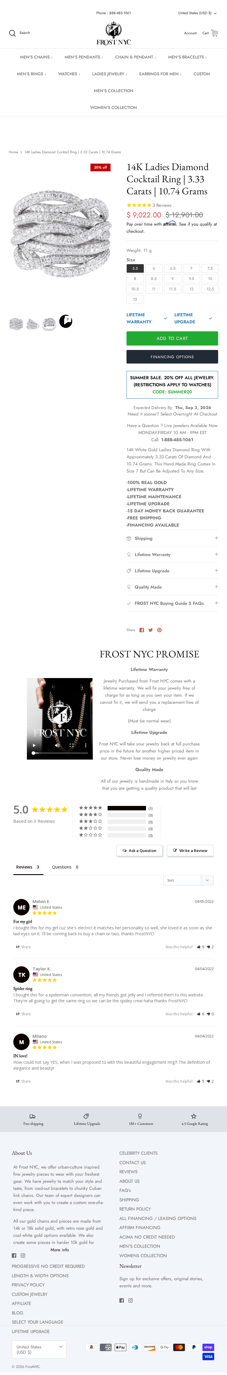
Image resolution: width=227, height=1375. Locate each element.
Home (13, 152)
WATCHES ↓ (69, 74)
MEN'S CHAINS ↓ (36, 57)
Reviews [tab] (24, 867)
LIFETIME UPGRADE (31, 1331)
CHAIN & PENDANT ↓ (135, 57)
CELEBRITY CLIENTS (138, 1153)
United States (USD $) (195, 13)
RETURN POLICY (135, 1209)
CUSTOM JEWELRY (29, 1294)
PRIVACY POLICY (28, 1285)
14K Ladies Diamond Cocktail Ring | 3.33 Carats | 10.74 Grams (73, 152)
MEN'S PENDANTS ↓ (84, 57)
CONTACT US (132, 1162)
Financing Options (172, 357)
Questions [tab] (62, 867)
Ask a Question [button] (142, 850)
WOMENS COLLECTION (143, 1255)
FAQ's (125, 1190)
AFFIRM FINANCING (139, 1227)
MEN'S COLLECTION (113, 91)
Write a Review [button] (193, 850)
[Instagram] (23, 1255)
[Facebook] (14, 1255)
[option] (61, 234)
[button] (200, 946)
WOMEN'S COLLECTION (113, 107)
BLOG (17, 1313)
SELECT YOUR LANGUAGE (37, 1322)
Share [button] (25, 946)
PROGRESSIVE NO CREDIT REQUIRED (48, 1266)
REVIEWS (128, 1172)
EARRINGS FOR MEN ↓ (160, 74)
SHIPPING (129, 1200)
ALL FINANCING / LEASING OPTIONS (157, 1218)
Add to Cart (172, 338)
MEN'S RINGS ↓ (31, 74)
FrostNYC (32, 1366)
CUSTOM (202, 74)
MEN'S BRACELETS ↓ (187, 57)
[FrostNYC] (114, 33)
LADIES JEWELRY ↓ (109, 74)
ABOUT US (129, 1181)
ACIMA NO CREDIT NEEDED (147, 1237)
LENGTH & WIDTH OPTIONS (40, 1276)
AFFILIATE (21, 1303)
